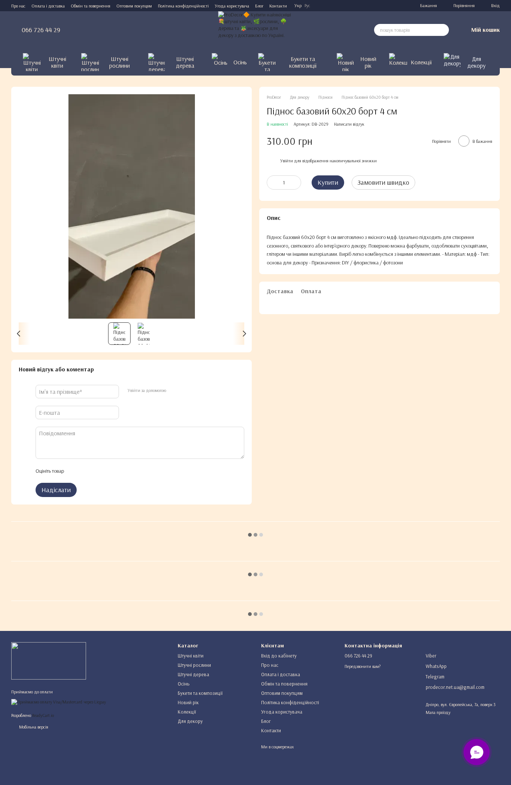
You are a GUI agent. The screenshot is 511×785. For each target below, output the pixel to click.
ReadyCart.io (43, 715)
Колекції (421, 62)
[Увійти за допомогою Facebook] (173, 390)
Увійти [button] (286, 160)
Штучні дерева (185, 62)
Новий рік (368, 62)
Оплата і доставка (48, 6)
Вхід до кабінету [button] (279, 656)
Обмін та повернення (90, 6)
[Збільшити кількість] (295, 182)
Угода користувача (232, 6)
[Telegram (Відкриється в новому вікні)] (383, 6)
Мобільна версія (33, 727)
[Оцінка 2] (88, 470)
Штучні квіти (57, 62)
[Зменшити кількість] (272, 182)
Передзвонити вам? (362, 666)
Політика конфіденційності (183, 6)
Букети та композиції (302, 62)
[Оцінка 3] (100, 470)
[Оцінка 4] (112, 470)
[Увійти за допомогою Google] (185, 390)
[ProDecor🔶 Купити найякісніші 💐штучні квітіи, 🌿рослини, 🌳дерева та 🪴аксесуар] (48, 660)
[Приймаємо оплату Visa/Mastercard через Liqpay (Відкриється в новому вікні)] (58, 701)
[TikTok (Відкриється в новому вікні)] (374, 6)
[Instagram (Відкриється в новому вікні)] (365, 6)
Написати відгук (349, 123)
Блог (259, 6)
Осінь (240, 62)
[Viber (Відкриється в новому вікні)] (401, 6)
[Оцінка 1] (76, 470)
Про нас (18, 6)
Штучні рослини (119, 62)
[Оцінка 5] (124, 470)
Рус (307, 5)
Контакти (278, 6)
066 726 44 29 (41, 30)
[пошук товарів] (443, 30)
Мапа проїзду (438, 712)
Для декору (476, 62)
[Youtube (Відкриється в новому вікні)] (392, 6)
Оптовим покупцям (134, 6)
